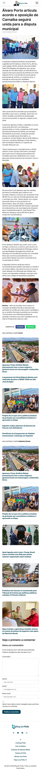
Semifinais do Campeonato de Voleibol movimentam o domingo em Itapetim (18, 435)
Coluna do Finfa (20, 753)
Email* (4, 686)
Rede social (6, 693)
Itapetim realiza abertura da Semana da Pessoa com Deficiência (18, 427)
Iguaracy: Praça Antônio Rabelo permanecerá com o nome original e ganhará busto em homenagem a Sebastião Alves (20, 368)
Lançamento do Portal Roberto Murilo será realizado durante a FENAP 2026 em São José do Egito (19, 379)
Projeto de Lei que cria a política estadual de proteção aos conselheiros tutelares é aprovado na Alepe (19, 418)
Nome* (4, 679)
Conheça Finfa (21, 743)
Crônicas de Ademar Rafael (20, 750)
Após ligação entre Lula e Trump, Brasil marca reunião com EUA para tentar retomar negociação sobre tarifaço (18, 554)
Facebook (20, 327)
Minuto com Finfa (20, 756)
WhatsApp (30, 327)
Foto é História (20, 746)
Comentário (6, 657)
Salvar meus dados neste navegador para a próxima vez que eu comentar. (20, 705)
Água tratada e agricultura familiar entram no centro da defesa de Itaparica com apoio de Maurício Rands (20, 631)
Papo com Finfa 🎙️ (20, 760)
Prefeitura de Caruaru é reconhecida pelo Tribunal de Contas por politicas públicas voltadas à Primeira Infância (19, 593)
